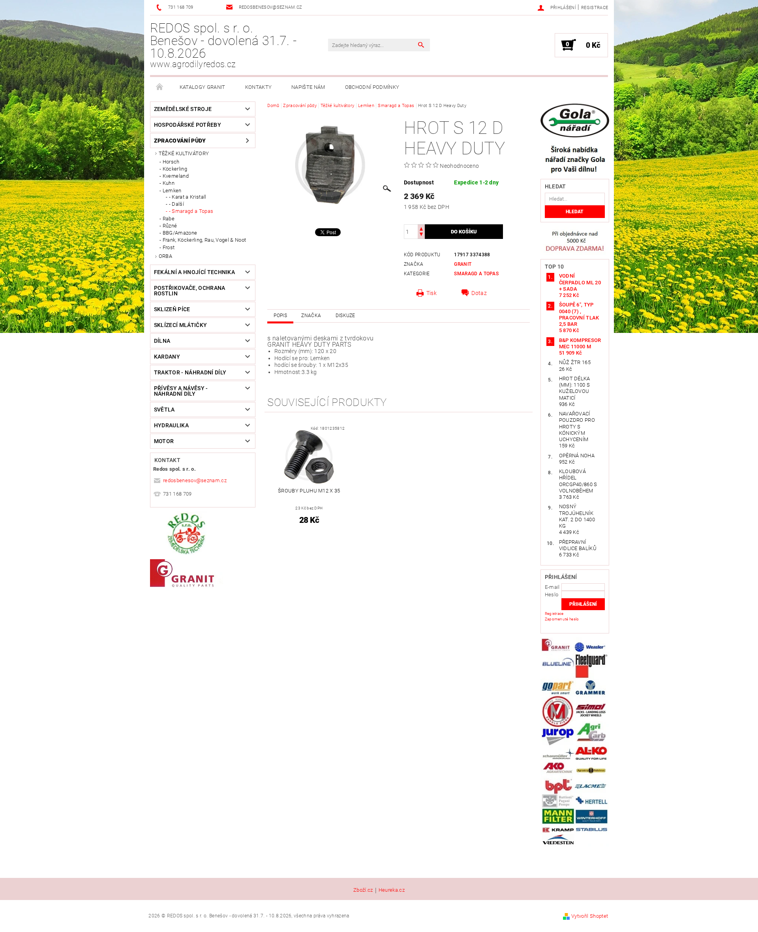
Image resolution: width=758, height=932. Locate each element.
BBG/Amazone (180, 233)
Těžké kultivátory (184, 153)
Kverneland (176, 176)
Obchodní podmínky (372, 87)
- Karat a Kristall (187, 197)
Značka (311, 315)
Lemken (172, 191)
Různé (170, 226)
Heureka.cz (392, 890)
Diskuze (345, 315)
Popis (280, 315)
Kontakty (258, 87)
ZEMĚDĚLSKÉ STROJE (183, 109)
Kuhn (168, 183)
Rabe (168, 219)
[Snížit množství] (421, 235)
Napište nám (308, 87)
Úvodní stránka (160, 87)
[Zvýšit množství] (421, 228)
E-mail (552, 587)
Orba (165, 256)
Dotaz (479, 293)
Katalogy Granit (202, 87)
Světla (164, 409)
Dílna (162, 341)
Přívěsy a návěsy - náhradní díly (181, 391)
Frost (169, 247)
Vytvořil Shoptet (589, 916)
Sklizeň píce (172, 309)
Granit (462, 264)
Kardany (167, 356)
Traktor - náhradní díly (190, 372)
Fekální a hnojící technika (194, 272)
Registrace (594, 7)
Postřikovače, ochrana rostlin (189, 291)
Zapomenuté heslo (562, 619)
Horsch (171, 162)
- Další (176, 204)
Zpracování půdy (180, 140)
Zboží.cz (363, 890)
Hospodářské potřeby (187, 125)
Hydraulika (171, 425)
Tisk (431, 293)
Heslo (552, 595)
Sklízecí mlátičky (180, 325)
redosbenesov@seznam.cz (195, 480)
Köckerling (175, 169)
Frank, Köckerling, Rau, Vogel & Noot (204, 240)
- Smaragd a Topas (191, 211)
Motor (164, 441)
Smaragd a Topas (476, 273)
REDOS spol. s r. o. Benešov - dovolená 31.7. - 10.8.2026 (223, 45)
